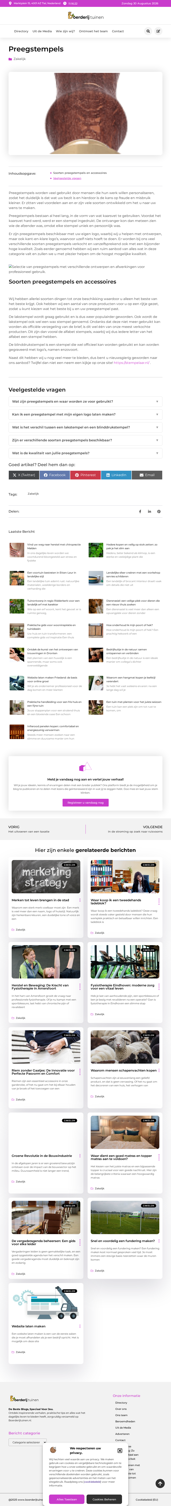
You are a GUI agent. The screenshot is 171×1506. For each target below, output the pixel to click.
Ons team (121, 1415)
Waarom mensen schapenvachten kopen (124, 1070)
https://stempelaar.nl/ (131, 363)
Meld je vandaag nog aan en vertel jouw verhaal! (85, 779)
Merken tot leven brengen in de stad (40, 900)
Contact (118, 31)
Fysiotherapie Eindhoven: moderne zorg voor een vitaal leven (122, 986)
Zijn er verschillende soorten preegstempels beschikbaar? (85, 440)
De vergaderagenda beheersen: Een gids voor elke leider (43, 1242)
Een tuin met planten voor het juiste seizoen (133, 701)
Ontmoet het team (93, 31)
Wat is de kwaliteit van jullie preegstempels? (85, 453)
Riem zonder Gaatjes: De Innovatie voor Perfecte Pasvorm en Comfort (43, 1071)
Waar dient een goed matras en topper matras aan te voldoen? (121, 1157)
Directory (21, 31)
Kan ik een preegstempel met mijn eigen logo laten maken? (85, 414)
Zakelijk (20, 59)
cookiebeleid (92, 1481)
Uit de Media (42, 31)
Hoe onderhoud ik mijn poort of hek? (129, 625)
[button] (120, 1451)
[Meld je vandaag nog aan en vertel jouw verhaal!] (85, 766)
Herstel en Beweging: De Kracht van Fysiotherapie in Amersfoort (40, 986)
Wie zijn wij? (65, 31)
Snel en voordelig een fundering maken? (123, 1241)
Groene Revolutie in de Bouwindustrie (42, 1156)
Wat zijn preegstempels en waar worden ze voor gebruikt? (85, 401)
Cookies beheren (104, 1499)
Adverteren (122, 1433)
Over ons (121, 1408)
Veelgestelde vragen (67, 178)
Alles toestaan (67, 1499)
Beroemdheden (125, 1421)
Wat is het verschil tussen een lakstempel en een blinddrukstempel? (85, 427)
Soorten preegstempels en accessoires (80, 172)
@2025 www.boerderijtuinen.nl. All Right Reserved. (40, 1499)
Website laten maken (28, 1326)
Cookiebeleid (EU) (147, 1499)
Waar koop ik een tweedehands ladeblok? (116, 901)
